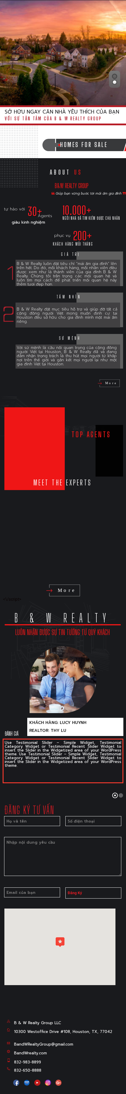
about (66, 172)
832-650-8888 (27, 1070)
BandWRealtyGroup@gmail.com (43, 1044)
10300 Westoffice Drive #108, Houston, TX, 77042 (63, 1031)
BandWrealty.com (30, 1053)
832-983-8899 (27, 1062)
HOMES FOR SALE (86, 144)
